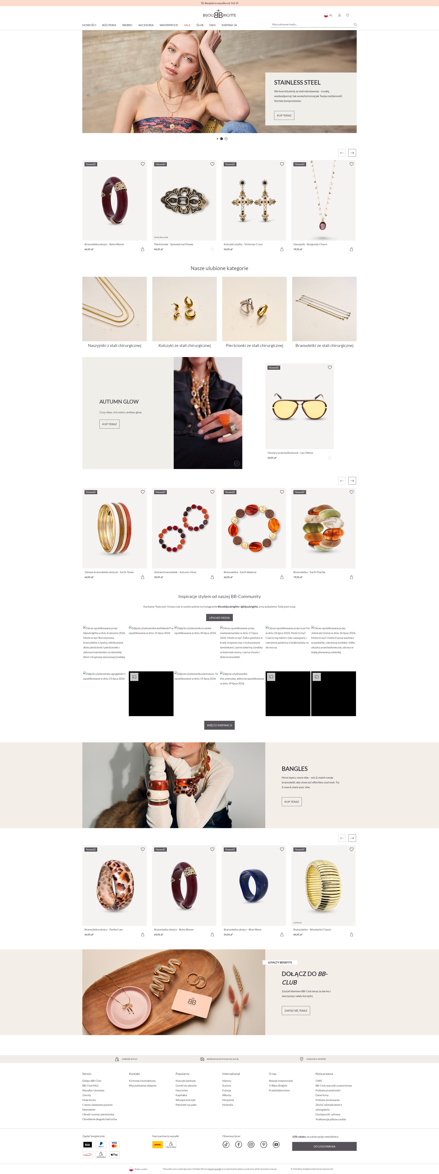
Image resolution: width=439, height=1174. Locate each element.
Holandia (227, 1104)
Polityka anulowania (328, 1099)
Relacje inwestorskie (281, 1080)
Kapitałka (181, 1095)
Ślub (199, 25)
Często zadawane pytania (97, 1104)
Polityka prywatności (328, 1090)
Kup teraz (284, 115)
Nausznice (182, 1090)
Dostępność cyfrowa (328, 1114)
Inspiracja (229, 25)
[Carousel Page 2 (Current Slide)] (221, 138)
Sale (187, 25)
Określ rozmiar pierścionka (98, 1114)
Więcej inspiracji (219, 725)
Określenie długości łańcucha (99, 1119)
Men (212, 25)
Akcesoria (146, 25)
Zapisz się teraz (295, 1010)
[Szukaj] (355, 24)
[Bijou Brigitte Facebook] (238, 1144)
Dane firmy (322, 1095)
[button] (339, 15)
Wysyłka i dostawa (93, 1090)
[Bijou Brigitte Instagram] (251, 1144)
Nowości (89, 25)
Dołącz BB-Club (91, 1080)
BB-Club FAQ (90, 1085)
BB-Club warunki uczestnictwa (334, 1085)
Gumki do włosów (186, 1085)
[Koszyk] (355, 15)
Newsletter (89, 1109)
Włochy (226, 1095)
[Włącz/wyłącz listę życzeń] (143, 164)
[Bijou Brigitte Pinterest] (264, 1144)
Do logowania (324, 1146)
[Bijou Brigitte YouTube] (276, 1144)
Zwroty (86, 1095)
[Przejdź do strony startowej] (219, 13)
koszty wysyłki (214, 1169)
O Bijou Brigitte (278, 1085)
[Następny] (352, 153)
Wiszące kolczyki (185, 1099)
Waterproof (169, 25)
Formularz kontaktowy (142, 1080)
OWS (319, 1080)
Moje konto (89, 1099)
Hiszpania (228, 1099)
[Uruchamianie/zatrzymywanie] (237, 463)
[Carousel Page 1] (217, 138)
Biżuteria (109, 25)
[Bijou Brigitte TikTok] (226, 1144)
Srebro (127, 25)
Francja (226, 1090)
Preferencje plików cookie (331, 1119)
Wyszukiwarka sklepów (143, 1085)
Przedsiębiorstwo (279, 1090)
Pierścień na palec (186, 1104)
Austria (226, 1085)
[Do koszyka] (143, 249)
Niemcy (226, 1080)
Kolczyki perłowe (186, 1080)
